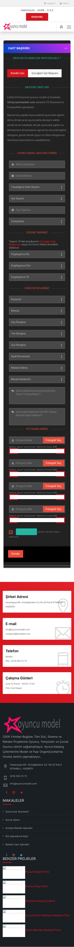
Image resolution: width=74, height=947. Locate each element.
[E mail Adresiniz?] (37, 176)
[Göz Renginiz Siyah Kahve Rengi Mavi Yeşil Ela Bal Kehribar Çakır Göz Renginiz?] (37, 345)
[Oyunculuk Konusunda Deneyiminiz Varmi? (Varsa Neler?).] (37, 395)
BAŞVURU (37, 16)
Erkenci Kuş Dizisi (36, 886)
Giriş (65, 3)
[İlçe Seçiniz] (37, 198)
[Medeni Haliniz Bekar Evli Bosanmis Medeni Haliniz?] (37, 368)
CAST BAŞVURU (19, 48)
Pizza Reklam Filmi (37, 871)
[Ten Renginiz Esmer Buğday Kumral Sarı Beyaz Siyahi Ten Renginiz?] (37, 333)
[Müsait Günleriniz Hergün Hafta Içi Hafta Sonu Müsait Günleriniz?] (37, 379)
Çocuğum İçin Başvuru (45, 73)
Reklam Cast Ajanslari (17, 844)
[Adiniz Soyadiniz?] (37, 164)
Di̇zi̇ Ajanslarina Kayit (16, 836)
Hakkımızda (28, 10)
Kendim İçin (17, 73)
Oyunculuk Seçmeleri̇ (17, 811)
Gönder (15, 553)
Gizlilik (41, 10)
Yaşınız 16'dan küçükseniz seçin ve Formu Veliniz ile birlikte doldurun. (33, 244)
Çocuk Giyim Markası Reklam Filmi (47, 915)
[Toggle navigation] (69, 27)
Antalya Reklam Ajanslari (18, 828)
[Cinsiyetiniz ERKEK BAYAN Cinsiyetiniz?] (37, 221)
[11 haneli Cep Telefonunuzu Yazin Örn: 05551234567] (37, 210)
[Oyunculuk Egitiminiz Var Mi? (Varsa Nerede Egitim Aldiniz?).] (37, 416)
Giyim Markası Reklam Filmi (43, 930)
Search (50, 3)
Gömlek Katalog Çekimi (40, 901)
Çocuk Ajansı (12, 819)
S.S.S (50, 10)
